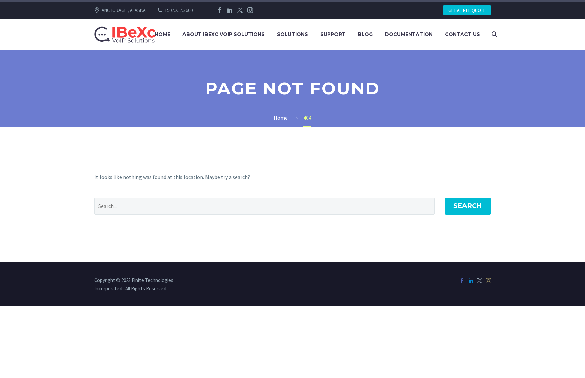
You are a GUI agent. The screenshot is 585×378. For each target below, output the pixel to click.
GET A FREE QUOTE (467, 10)
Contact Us (462, 34)
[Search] (493, 34)
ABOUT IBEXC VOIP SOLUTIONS (223, 34)
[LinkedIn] (230, 10)
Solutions (292, 34)
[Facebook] (220, 10)
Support (333, 34)
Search (467, 206)
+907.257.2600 (179, 10)
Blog (365, 34)
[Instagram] (250, 10)
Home (162, 34)
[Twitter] (240, 10)
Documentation (409, 34)
